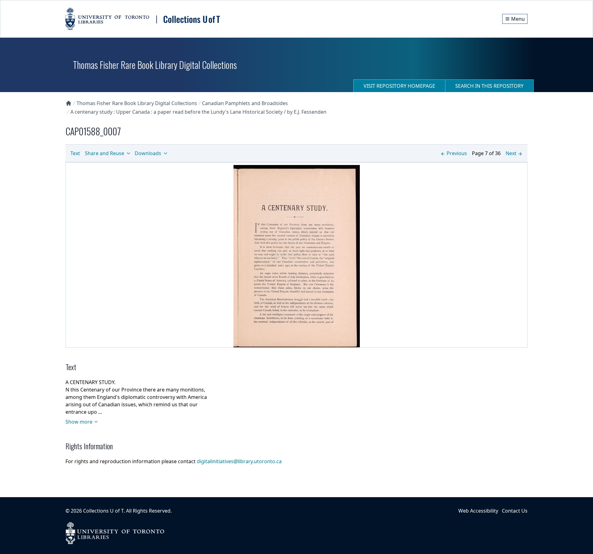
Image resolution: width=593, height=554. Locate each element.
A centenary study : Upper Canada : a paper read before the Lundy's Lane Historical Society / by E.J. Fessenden (198, 111)
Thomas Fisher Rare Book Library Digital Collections (137, 103)
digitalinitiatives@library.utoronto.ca (239, 461)
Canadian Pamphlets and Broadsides (245, 103)
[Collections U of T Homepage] (68, 103)
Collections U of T (103, 510)
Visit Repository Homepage (399, 85)
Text (75, 153)
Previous (457, 153)
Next (511, 153)
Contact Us (515, 510)
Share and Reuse (104, 153)
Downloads (148, 153)
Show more (78, 421)
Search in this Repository (489, 85)
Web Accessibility (478, 510)
